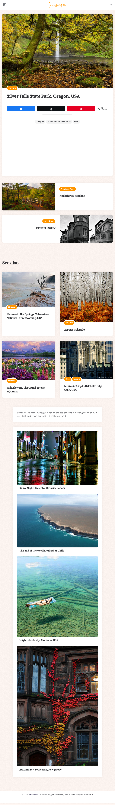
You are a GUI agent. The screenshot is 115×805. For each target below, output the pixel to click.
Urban (77, 379)
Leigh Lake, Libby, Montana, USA (38, 640)
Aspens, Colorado (74, 329)
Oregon (40, 121)
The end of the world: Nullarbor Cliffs (41, 550)
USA (76, 121)
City (68, 379)
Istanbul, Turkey (45, 227)
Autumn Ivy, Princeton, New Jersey (40, 769)
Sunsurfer (33, 794)
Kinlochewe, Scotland (72, 195)
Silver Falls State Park (59, 121)
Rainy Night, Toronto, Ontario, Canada (42, 487)
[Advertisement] (57, 151)
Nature (12, 88)
